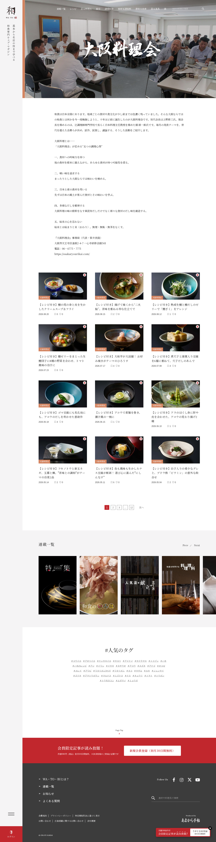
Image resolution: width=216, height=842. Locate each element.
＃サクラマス (140, 661)
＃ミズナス (118, 675)
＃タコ (129, 671)
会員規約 (43, 815)
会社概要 (91, 820)
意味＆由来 (141, 9)
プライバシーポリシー (61, 815)
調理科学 (109, 9)
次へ (141, 507)
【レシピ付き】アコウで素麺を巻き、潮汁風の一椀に (118, 414)
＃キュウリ (137, 675)
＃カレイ (77, 671)
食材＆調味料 (124, 9)
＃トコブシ (153, 661)
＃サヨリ (117, 661)
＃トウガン (159, 675)
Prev (185, 545)
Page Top (119, 730)
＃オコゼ (161, 666)
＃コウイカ (76, 661)
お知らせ (48, 793)
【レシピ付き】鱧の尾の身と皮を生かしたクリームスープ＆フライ (62, 307)
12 (131, 507)
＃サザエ (138, 671)
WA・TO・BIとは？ (56, 779)
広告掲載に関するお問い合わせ (69, 820)
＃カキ (147, 671)
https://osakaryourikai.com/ (72, 254)
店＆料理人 (86, 9)
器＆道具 (155, 9)
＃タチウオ (121, 666)
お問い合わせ (45, 820)
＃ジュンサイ (157, 671)
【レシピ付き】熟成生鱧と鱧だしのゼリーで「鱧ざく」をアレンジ (175, 307)
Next (197, 545)
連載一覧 (61, 9)
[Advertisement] (119, 706)
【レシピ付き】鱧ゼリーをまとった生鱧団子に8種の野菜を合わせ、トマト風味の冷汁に (62, 360)
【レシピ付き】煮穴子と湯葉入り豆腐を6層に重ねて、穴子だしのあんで (175, 358)
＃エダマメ (121, 680)
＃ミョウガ (132, 680)
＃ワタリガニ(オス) (102, 671)
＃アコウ (131, 666)
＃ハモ (163, 661)
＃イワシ (100, 666)
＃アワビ (87, 671)
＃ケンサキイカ (104, 661)
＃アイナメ (128, 661)
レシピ (73, 9)
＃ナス (128, 675)
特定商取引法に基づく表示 (87, 815)
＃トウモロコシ (107, 680)
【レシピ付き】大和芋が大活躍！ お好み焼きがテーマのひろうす (119, 358)
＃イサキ (110, 666)
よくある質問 (51, 801)
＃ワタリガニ (118, 671)
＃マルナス (106, 675)
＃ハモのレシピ (79, 666)
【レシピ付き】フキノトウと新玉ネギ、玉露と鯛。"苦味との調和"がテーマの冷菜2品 (62, 472)
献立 (98, 9)
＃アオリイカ (89, 661)
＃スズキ (141, 666)
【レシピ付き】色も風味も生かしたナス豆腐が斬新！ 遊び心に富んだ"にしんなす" (118, 472)
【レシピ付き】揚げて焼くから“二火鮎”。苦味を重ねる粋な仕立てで (118, 307)
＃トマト (148, 675)
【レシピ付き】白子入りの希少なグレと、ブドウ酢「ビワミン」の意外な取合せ (175, 472)
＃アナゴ (151, 666)
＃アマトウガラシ (91, 675)
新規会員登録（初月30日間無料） (152, 751)
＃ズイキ (77, 675)
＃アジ (91, 666)
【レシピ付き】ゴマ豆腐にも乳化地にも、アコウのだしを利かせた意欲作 (62, 414)
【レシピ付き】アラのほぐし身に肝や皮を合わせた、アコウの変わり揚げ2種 (175, 416)
